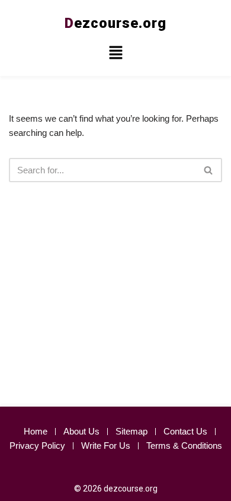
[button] (115, 54)
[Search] (208, 170)
